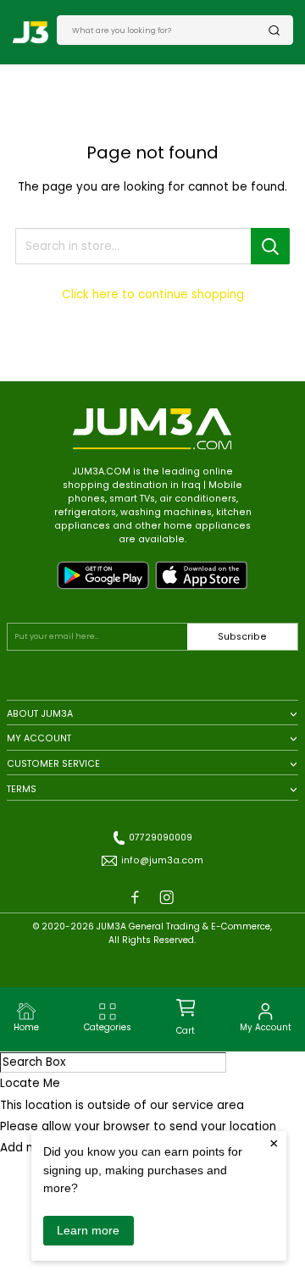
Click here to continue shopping (153, 294)
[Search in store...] (270, 246)
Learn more (88, 1230)
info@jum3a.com (162, 860)
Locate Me (30, 1083)
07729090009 (160, 837)
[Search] (274, 30)
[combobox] (170, 29)
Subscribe (242, 636)
